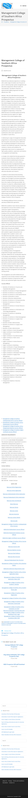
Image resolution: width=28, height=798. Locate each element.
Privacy (10, 781)
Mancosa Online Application (14, 490)
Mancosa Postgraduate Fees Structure (14, 560)
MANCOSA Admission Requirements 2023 (14, 568)
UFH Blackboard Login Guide (7, 732)
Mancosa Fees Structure (14, 556)
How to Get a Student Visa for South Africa (10, 726)
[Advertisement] (14, 44)
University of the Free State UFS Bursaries (10, 714)
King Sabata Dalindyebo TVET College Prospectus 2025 (14, 655)
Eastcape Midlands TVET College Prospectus (14, 645)
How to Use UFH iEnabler (7, 729)
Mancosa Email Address (14, 553)
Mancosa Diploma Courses (14, 550)
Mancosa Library (14, 507)
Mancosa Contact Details (14, 517)
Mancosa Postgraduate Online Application (14, 497)
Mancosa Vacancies (14, 514)
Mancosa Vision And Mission (14, 500)
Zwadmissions (7, 70)
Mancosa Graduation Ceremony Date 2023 (14, 610)
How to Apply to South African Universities (10, 719)
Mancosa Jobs (14, 521)
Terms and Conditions (18, 781)
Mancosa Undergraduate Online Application (14, 494)
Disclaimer (5, 782)
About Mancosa (14, 504)
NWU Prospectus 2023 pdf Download (14, 664)
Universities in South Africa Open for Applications (12, 716)
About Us (5, 781)
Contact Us (11, 782)
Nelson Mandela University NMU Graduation (11, 734)
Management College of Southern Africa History (14, 598)
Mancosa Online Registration (14, 487)
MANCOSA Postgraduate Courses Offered (14, 529)
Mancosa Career (14, 510)
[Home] (1, 22)
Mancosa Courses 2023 (14, 546)
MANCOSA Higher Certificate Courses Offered (14, 538)
